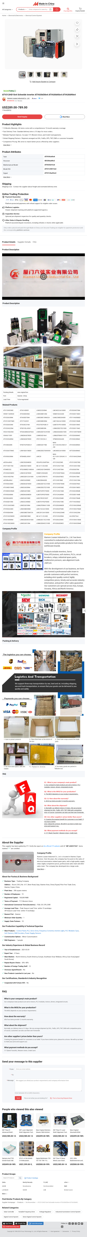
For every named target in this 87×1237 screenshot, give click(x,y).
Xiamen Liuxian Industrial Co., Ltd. (18, 98)
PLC (28, 931)
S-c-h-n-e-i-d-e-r (48, 1186)
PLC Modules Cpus (72, 931)
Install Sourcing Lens (12, 1226)
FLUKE (46, 1182)
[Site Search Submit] (56, 9)
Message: (11, 1080)
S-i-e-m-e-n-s (27, 1186)
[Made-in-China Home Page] (43, 4)
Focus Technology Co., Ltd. (28, 1231)
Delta (4, 1182)
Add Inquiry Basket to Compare (43, 81)
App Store (7, 1223)
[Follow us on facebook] (70, 1223)
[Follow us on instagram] (76, 1223)
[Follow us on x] (73, 1223)
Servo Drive (34, 931)
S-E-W (25, 1190)
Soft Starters (8, 933)
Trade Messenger (35, 1223)
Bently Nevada (27, 1182)
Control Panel (21, 931)
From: (12, 1069)
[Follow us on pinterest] (82, 1223)
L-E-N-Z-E (5, 1190)
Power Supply (29, 933)
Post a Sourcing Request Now (61, 1098)
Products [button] (21, 9)
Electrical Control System (33, 15)
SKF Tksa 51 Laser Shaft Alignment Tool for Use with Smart (60, 1132)
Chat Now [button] (66, 117)
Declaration (65, 1231)
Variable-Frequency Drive (26, 1212)
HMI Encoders (19, 933)
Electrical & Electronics (15, 15)
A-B (45, 1190)
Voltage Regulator (45, 1212)
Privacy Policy (76, 1231)
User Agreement (55, 1231)
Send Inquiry (22, 117)
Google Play (20, 1223)
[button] (3, 3)
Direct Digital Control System (32, 1217)
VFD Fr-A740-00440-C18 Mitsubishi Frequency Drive (26, 1160)
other (66, 1182)
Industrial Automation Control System (68, 1212)
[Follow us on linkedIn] (62, 1226)
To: (13, 1075)
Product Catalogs (32, 1178)
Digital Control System (11, 1217)
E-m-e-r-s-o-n (68, 1190)
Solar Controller (9, 1212)
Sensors (38, 933)
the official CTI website (52, 846)
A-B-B (4, 1186)
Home (4, 15)
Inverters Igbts (60, 931)
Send (18, 1098)
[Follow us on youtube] (79, 1223)
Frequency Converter (46, 931)
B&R (65, 1186)
